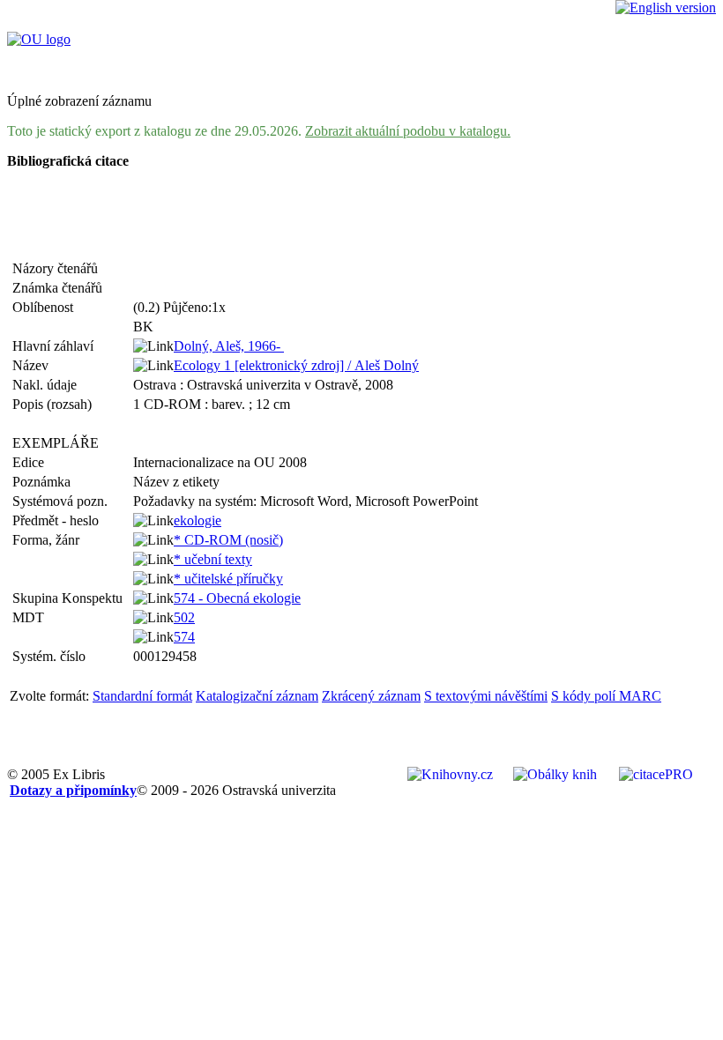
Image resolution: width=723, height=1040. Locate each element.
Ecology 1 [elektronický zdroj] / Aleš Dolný (296, 365)
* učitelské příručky (228, 578)
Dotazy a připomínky (73, 790)
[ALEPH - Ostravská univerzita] (39, 39)
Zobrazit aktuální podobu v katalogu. (408, 130)
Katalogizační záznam (257, 695)
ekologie (197, 520)
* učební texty (213, 559)
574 (184, 636)
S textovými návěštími (486, 695)
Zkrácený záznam (371, 695)
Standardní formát (142, 695)
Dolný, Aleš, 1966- (229, 345)
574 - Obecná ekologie (237, 598)
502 (184, 617)
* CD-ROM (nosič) (228, 539)
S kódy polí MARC (606, 695)
